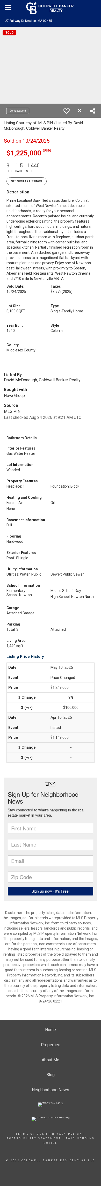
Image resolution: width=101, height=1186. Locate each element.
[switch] (66, 111)
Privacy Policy (65, 1134)
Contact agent (18, 110)
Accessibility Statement (33, 1138)
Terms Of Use (30, 1134)
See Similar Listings (26, 181)
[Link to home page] (50, 8)
